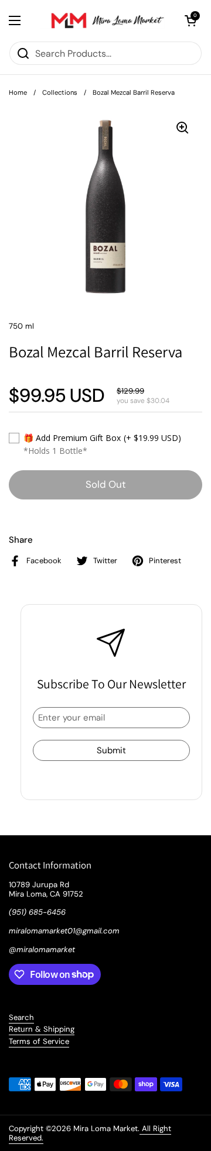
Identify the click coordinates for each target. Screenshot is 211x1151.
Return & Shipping (41, 1029)
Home (18, 92)
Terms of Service (39, 1041)
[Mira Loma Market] (102, 20)
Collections (59, 92)
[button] (190, 20)
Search (21, 1017)
